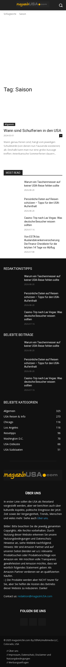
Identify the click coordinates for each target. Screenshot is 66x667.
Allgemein (9, 124)
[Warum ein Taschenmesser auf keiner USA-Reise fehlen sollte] (12, 186)
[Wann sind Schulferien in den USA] (33, 111)
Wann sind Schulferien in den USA (32, 130)
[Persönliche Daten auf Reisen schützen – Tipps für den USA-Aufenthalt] (12, 203)
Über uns (42, 518)
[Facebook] (23, 622)
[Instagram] (32, 622)
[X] (42, 622)
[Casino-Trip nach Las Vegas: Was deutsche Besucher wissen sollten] (12, 222)
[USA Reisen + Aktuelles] (33, 4)
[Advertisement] (33, 51)
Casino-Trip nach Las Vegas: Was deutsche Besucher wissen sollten (43, 221)
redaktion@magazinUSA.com (35, 596)
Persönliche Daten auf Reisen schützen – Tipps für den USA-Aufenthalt (42, 203)
